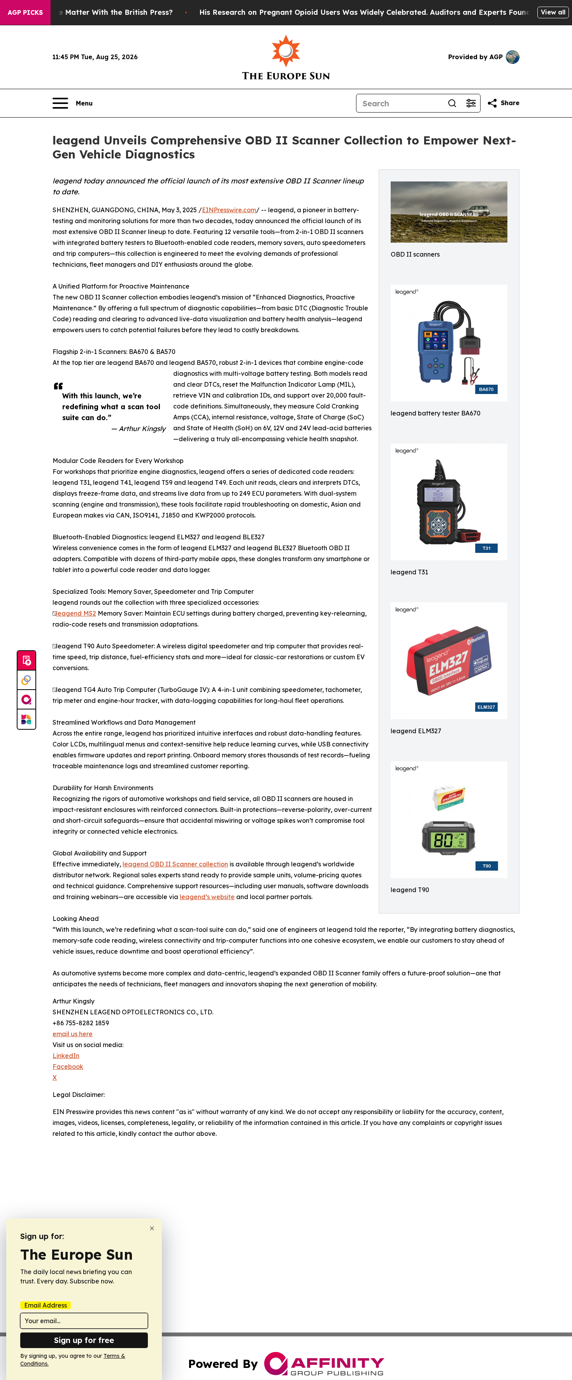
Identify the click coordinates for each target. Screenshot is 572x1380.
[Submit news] (26, 661)
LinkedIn (66, 1056)
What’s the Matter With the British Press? (98, 12)
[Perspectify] (26, 680)
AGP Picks (25, 12)
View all (553, 12)
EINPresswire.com (229, 210)
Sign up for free (84, 1340)
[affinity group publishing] (26, 699)
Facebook (68, 1066)
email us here (73, 1034)
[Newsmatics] (26, 719)
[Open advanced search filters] (470, 103)
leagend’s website (207, 897)
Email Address (45, 1305)
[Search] (452, 103)
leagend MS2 (76, 613)
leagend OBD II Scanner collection (175, 864)
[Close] (152, 1228)
